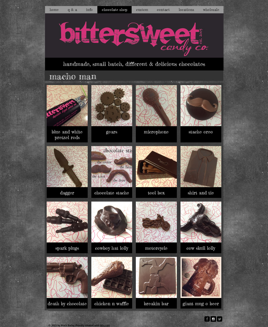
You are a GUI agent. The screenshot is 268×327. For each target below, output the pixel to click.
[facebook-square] (207, 319)
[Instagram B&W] (213, 319)
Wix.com (105, 325)
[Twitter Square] (219, 319)
